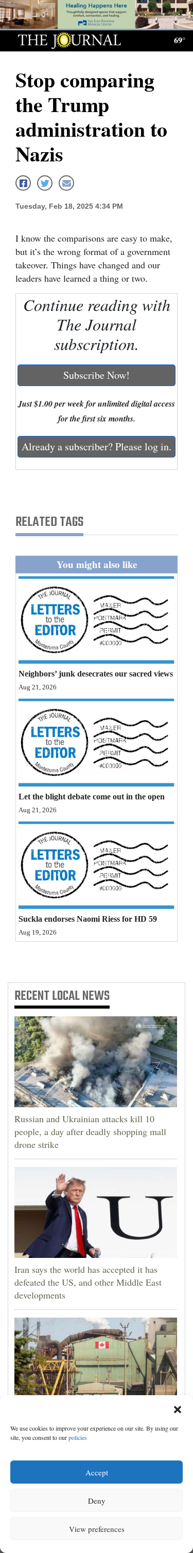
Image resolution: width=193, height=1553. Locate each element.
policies (77, 1437)
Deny (97, 1500)
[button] (177, 1408)
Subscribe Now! (96, 375)
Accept (96, 1472)
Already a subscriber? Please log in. (96, 446)
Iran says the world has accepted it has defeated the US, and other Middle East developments (88, 1282)
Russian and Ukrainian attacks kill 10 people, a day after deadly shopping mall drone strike (90, 1131)
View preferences (97, 1529)
